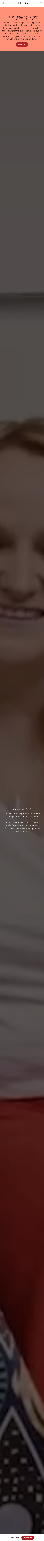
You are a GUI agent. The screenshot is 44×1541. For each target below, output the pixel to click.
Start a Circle (22, 44)
